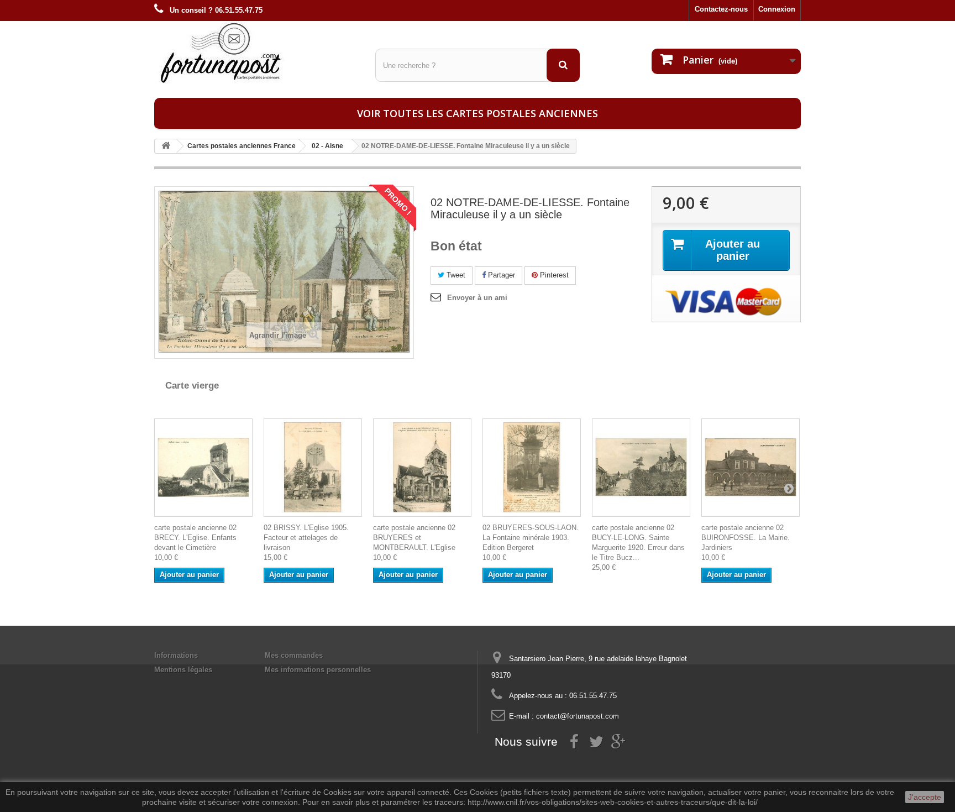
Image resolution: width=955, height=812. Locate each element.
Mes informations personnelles (318, 670)
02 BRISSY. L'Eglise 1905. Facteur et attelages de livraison (306, 537)
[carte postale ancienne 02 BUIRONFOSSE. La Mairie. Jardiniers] (750, 467)
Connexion (776, 9)
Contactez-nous (721, 9)
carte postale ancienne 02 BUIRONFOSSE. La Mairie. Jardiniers (745, 537)
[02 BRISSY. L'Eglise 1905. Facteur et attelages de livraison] (313, 467)
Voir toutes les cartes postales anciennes (477, 113)
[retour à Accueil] (165, 146)
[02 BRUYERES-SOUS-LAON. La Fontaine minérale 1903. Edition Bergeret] (531, 467)
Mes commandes (294, 655)
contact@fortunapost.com (577, 716)
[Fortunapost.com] (256, 52)
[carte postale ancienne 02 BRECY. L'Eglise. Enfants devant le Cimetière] (203, 467)
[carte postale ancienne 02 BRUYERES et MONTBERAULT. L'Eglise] (422, 467)
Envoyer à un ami (477, 298)
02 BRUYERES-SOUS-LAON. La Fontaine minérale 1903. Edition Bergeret (530, 537)
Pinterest (553, 275)
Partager (500, 275)
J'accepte (924, 797)
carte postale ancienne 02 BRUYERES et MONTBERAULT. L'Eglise (414, 537)
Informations (176, 655)
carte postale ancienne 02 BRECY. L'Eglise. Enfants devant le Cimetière (195, 537)
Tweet (454, 275)
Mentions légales (183, 670)
